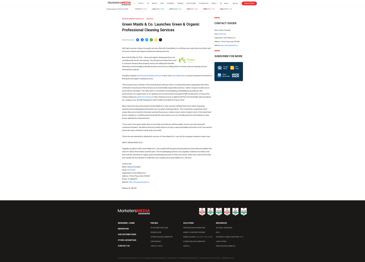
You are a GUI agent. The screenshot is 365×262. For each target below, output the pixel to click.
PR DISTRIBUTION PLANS (159, 228)
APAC (162, 3)
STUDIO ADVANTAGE (127, 240)
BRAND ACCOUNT (198, 237)
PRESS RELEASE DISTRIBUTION (194, 228)
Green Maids (176, 76)
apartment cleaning (144, 97)
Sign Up (235, 3)
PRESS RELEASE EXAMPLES (225, 246)
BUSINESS (170, 3)
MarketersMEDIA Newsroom (133, 19)
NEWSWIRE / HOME (126, 223)
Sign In (226, 3)
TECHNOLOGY (204, 3)
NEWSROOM (123, 229)
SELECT (141, 3)
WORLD (154, 3)
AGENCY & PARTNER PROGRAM (194, 232)
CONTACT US (124, 246)
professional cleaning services (150, 76)
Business (150, 19)
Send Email (131, 170)
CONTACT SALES (156, 246)
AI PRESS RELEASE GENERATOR (162, 237)
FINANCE (180, 3)
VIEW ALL (186, 246)
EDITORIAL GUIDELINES (224, 228)
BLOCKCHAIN (191, 3)
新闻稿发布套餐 (156, 232)
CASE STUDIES (221, 241)
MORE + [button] (214, 3)
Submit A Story (249, 3)
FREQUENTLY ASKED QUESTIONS (229, 237)
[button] (134, 3)
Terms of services (123, 258)
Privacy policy (133, 258)
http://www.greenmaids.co (139, 182)
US (148, 3)
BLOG (218, 232)
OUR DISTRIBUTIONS (127, 234)
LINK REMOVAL (156, 241)
